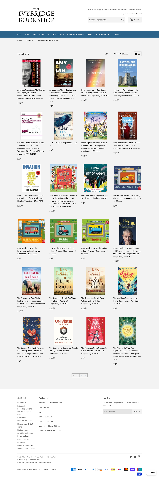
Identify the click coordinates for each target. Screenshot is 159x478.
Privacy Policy (39, 457)
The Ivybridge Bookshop (31, 469)
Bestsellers (102, 34)
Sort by (107, 54)
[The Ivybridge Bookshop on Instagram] (139, 457)
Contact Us (23, 34)
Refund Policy (22, 460)
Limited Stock (22, 430)
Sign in (123, 14)
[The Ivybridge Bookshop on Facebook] (135, 457)
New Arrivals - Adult (24, 421)
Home (19, 41)
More (117, 34)
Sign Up (137, 411)
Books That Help (23, 439)
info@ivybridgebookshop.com (50, 403)
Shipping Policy (51, 457)
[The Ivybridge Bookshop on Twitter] (131, 457)
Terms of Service (35, 460)
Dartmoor (21, 442)
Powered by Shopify (49, 469)
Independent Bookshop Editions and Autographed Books (62, 34)
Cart (136, 20)
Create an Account (135, 14)
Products (29, 41)
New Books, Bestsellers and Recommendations (34, 463)
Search (29, 457)
